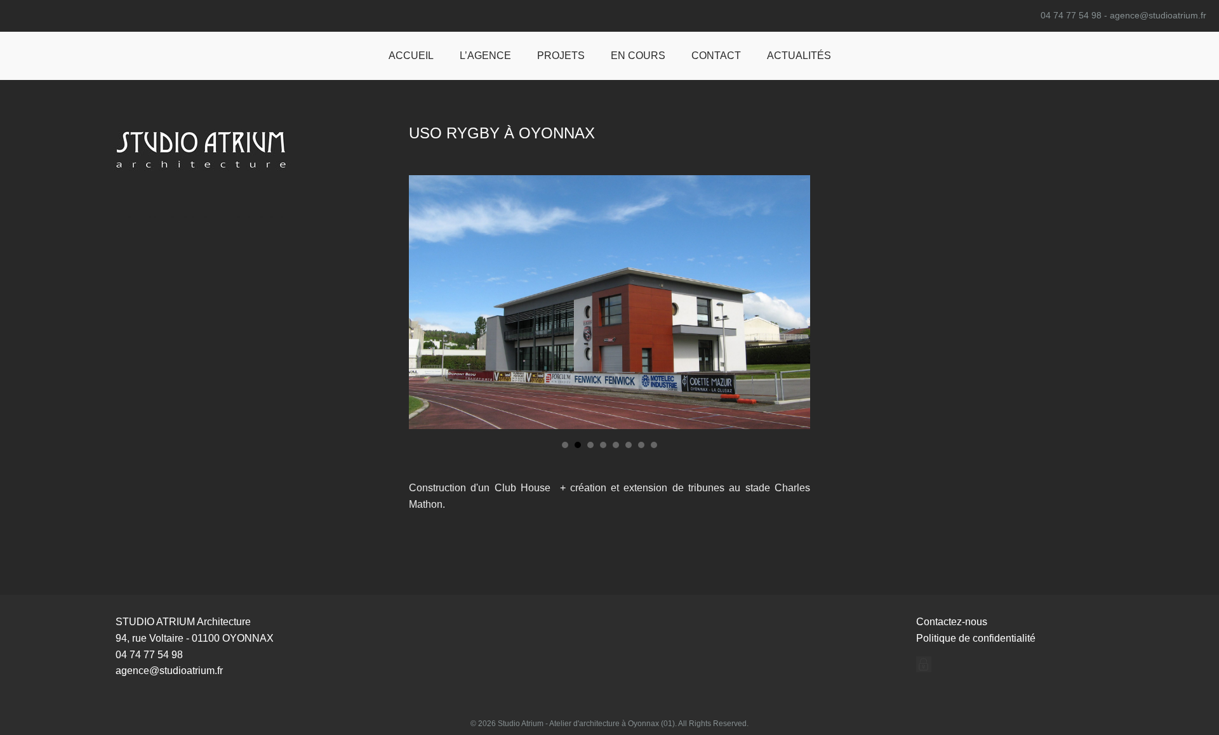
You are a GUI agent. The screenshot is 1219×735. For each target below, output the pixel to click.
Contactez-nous (951, 621)
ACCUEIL (411, 55)
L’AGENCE (485, 55)
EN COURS (638, 55)
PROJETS (561, 55)
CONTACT (716, 55)
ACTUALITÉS (799, 55)
